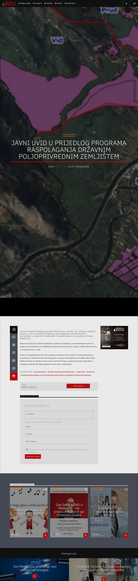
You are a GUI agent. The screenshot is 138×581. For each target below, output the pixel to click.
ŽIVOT (60, 3)
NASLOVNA (26, 3)
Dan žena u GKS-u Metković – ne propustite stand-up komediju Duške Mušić (69, 538)
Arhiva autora (78, 412)
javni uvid (81, 398)
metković (90, 398)
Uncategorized (69, 148)
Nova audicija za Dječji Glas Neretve (28, 538)
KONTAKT (71, 3)
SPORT (50, 3)
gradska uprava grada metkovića (61, 398)
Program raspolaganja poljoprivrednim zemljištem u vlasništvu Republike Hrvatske (56, 401)
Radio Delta (61, 178)
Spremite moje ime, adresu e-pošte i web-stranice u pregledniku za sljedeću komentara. (59, 476)
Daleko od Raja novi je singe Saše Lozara (109, 537)
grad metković (40, 398)
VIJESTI (38, 3)
